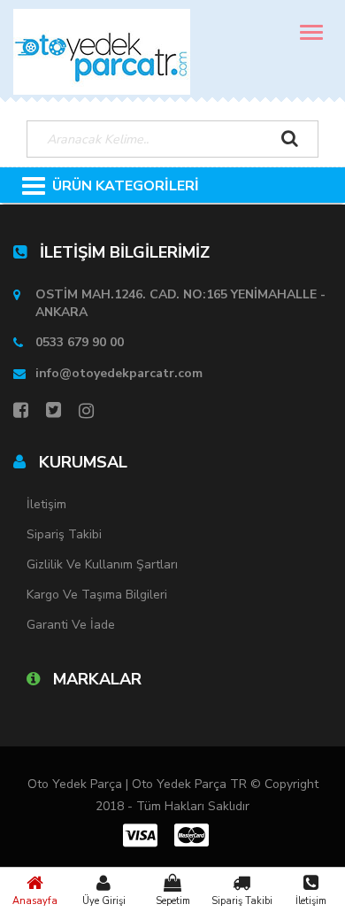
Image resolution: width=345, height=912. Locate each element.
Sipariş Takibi (241, 901)
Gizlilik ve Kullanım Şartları (102, 564)
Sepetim (173, 901)
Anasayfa (35, 901)
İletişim (310, 901)
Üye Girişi (104, 901)
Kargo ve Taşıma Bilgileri (97, 594)
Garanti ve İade (71, 624)
